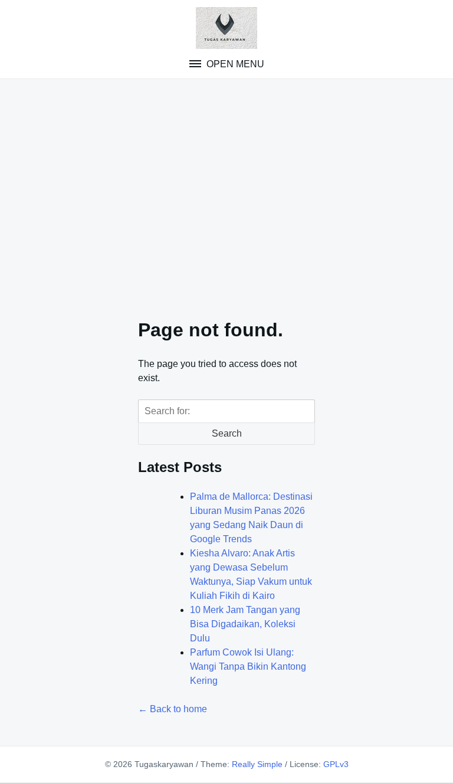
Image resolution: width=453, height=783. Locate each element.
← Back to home (172, 709)
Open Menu (234, 64)
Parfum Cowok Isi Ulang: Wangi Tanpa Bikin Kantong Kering (248, 666)
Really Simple (257, 764)
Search (227, 433)
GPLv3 (336, 764)
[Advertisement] (226, 191)
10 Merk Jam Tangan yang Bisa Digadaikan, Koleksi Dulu (245, 624)
